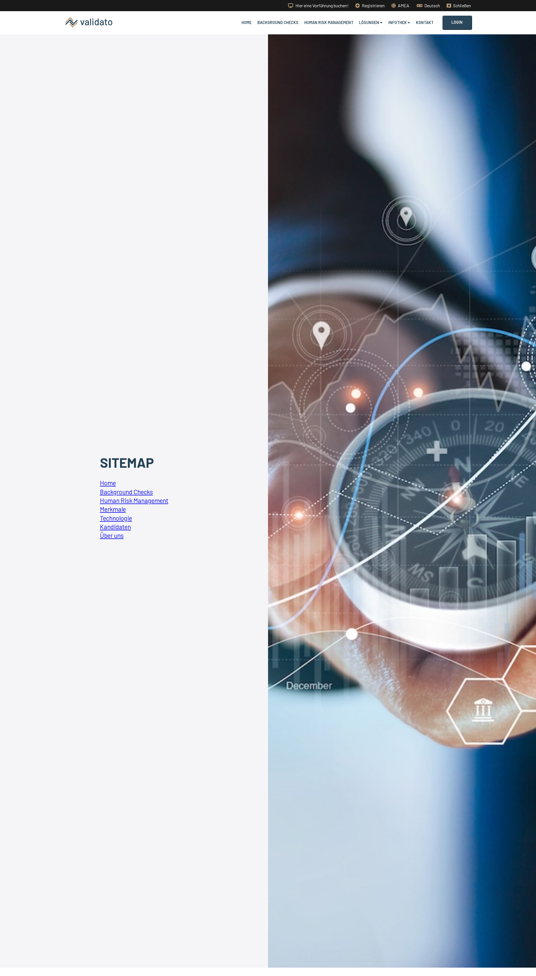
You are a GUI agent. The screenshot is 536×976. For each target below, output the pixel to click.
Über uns (112, 535)
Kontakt (425, 22)
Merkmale (113, 509)
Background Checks (277, 22)
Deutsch (431, 5)
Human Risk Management (328, 22)
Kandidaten (115, 526)
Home (246, 22)
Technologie (116, 518)
